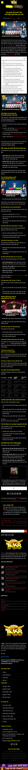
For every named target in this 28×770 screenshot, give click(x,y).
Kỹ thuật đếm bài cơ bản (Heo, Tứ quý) (13, 70)
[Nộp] (25, 531)
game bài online (10, 54)
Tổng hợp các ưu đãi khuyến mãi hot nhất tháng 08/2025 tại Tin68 (16, 578)
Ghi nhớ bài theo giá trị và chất (12, 71)
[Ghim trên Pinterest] (18, 494)
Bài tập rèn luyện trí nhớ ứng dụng (12, 79)
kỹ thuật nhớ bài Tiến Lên (18, 275)
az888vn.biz (5, 755)
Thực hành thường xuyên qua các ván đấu (14, 81)
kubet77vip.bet (5, 660)
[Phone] (14, 488)
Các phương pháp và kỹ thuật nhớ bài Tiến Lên (13, 66)
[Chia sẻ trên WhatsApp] (8, 494)
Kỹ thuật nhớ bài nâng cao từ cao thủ (13, 73)
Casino (3, 602)
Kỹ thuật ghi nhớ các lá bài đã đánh (13, 68)
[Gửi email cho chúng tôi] (11, 744)
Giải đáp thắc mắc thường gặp (10, 92)
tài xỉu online (13, 755)
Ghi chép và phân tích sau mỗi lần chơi (13, 85)
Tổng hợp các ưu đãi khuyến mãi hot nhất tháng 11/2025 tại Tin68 (16, 566)
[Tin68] (14, 2)
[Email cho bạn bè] (15, 494)
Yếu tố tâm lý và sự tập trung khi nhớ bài (13, 90)
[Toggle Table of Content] (24, 58)
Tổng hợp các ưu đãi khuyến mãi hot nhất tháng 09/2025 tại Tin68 (16, 572)
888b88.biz (14, 660)
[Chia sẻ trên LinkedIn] (20, 494)
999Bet (24, 756)
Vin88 (3, 756)
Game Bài (14, 10)
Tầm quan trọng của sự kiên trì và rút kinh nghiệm (14, 83)
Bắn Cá (3, 600)
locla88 (12, 758)
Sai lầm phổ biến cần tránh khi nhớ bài (12, 88)
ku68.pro (20, 660)
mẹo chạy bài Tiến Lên (12, 419)
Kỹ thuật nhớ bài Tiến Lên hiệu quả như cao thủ (15, 589)
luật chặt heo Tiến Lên (16, 134)
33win (19, 753)
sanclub (14, 760)
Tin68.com (8, 343)
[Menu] (2, 2)
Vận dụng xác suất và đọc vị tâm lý (13, 74)
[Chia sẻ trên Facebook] (10, 494)
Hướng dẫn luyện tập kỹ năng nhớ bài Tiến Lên (13, 77)
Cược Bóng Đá (5, 605)
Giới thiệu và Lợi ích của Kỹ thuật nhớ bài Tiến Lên (14, 61)
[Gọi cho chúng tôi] (14, 744)
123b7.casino (21, 755)
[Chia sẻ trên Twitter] (13, 494)
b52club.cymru (6, 753)
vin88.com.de (17, 756)
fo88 (21, 751)
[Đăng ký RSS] (16, 744)
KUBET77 (14, 753)
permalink (14, 499)
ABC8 (23, 753)
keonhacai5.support (6, 663)
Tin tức (3, 610)
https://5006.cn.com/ (13, 740)
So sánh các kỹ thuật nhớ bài (10, 87)
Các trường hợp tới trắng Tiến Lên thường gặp (7, 522)
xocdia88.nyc (5, 758)
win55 (6, 751)
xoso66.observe (14, 751)
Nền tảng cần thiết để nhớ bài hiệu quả (12, 63)
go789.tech (14, 661)
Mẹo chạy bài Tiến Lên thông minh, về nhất (15, 584)
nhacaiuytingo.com (20, 758)
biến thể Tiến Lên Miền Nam (8, 45)
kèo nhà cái (9, 756)
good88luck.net (5, 661)
